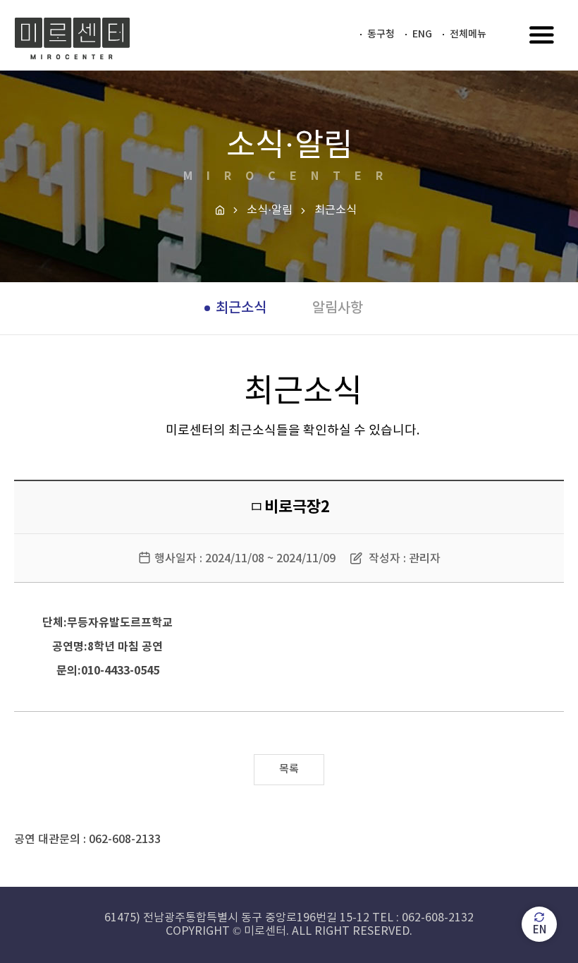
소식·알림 (270, 210)
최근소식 (241, 308)
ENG (422, 34)
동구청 (381, 34)
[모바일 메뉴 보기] (542, 36)
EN (539, 930)
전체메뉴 (468, 34)
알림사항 (337, 308)
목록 (289, 769)
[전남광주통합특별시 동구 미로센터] (72, 39)
